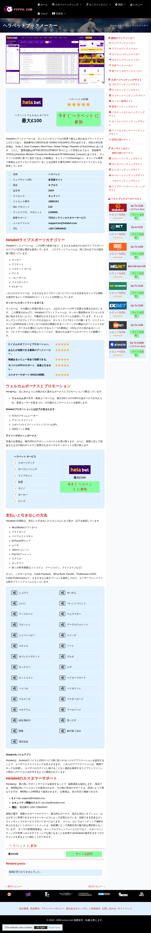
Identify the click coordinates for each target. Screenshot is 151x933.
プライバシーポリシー (53, 908)
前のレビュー (13, 886)
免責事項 (35, 908)
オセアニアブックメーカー (125, 60)
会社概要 (24, 908)
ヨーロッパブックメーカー (125, 54)
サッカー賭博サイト (122, 101)
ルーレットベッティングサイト (128, 175)
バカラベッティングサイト (125, 181)
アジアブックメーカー (123, 43)
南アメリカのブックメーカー (126, 71)
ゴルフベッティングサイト (125, 84)
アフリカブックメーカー (124, 48)
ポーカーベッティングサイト (126, 164)
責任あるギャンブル (76, 908)
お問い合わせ (109, 908)
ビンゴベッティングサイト (125, 169)
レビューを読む (118, 214)
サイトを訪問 (84, 853)
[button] (80, 4)
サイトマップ (125, 908)
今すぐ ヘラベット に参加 (78, 118)
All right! (40, 927)
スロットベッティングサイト (126, 158)
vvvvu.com (67, 920)
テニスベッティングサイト (125, 90)
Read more (54, 927)
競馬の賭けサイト (121, 139)
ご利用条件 (95, 908)
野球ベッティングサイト (124, 106)
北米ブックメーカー (122, 65)
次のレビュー (97, 886)
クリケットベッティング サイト (128, 95)
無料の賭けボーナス (122, 153)
